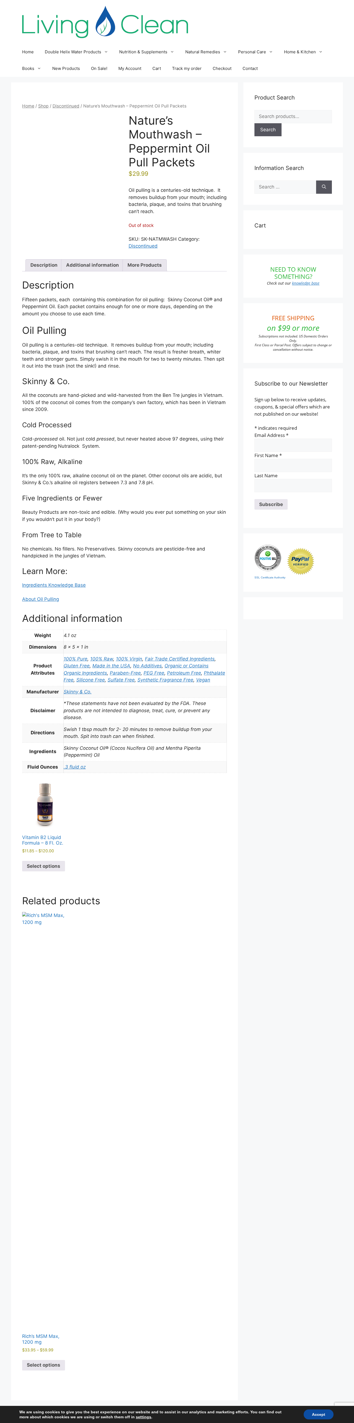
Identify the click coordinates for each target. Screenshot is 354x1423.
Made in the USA (111, 666)
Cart (156, 68)
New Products (66, 68)
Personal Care (252, 51)
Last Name (266, 475)
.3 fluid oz (75, 767)
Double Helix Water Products (73, 51)
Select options (43, 866)
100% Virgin (129, 659)
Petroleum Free (184, 673)
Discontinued (66, 106)
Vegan (203, 680)
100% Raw (101, 659)
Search (268, 129)
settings (143, 1417)
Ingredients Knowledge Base (54, 585)
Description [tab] (44, 265)
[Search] (324, 187)
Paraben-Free (125, 673)
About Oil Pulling (40, 599)
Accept (318, 1414)
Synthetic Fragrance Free (165, 680)
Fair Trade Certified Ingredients (180, 659)
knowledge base (305, 283)
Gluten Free (77, 666)
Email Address (271, 435)
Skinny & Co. (78, 692)
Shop (43, 106)
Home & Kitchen (300, 51)
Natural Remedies (202, 51)
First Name (268, 455)
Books (28, 68)
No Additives (147, 666)
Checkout (222, 68)
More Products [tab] (144, 265)
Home (28, 51)
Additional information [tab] (92, 265)
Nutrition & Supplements (143, 51)
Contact (250, 68)
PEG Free (154, 673)
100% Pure (75, 659)
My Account (129, 68)
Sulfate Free (121, 680)
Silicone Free (90, 680)
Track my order (187, 68)
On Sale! (99, 68)
